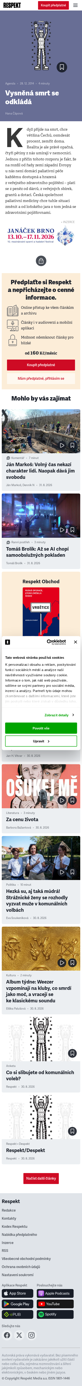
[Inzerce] (41, 235)
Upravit (38, 741)
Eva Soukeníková (17, 918)
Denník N (29, 485)
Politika (11, 885)
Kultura (11, 975)
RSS (5, 1251)
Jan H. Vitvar (14, 756)
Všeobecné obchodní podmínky (26, 1259)
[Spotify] (55, 1314)
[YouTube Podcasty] (55, 1304)
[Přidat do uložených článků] (72, 445)
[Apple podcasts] (55, 1293)
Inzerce (8, 1243)
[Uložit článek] (62, 67)
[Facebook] (7, 1339)
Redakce (9, 1210)
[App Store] (17, 1293)
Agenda (10, 83)
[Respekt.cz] (12, 5)
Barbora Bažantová (18, 827)
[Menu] (75, 5)
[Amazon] (17, 1314)
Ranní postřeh (20, 542)
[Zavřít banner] (75, 642)
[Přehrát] (62, 445)
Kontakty (9, 1218)
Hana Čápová (14, 113)
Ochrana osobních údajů (21, 1267)
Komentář (17, 458)
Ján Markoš (13, 485)
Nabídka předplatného (19, 1235)
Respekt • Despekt (18, 1144)
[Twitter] (19, 1339)
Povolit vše (41, 728)
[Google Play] (17, 1304)
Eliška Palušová (16, 1008)
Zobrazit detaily (57, 715)
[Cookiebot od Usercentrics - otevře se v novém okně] (49, 642)
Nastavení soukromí (17, 1275)
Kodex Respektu (14, 1226)
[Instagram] (31, 1339)
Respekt (11, 1087)
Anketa (11, 1066)
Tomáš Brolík (14, 563)
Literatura (12, 813)
